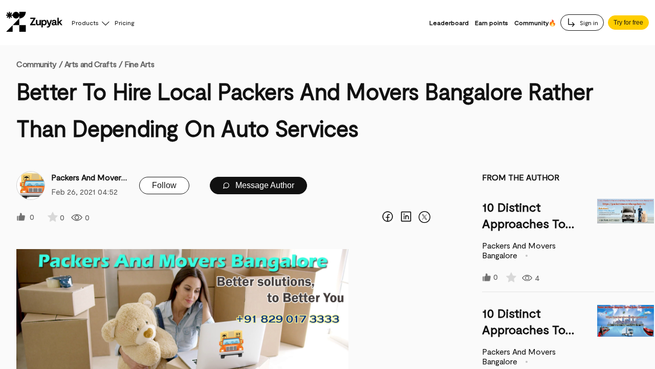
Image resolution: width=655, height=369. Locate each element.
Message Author (263, 185)
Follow (164, 185)
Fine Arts (139, 64)
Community (39, 64)
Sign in (588, 22)
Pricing (124, 22)
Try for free (628, 22)
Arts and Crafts (90, 64)
